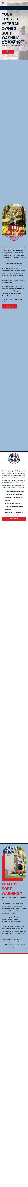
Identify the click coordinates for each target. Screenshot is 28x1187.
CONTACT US (9, 306)
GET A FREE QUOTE (8, 52)
